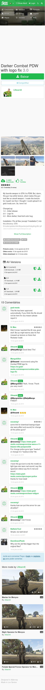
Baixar (24, 76)
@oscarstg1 (15, 441)
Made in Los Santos (9, 682)
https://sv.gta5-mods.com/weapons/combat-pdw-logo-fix (24, 369)
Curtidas (23, 182)
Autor (20, 347)
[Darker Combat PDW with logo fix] (22, 146)
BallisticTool (15, 529)
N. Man (13, 327)
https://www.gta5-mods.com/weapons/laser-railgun (24, 492)
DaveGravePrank (17, 541)
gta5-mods (15, 307)
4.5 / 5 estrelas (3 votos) (8, 187)
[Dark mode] (38, 3)
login (28, 556)
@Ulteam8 (14, 361)
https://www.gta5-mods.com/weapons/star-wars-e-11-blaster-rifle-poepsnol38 (25, 444)
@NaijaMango (16, 349)
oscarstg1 (14, 421)
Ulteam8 (17, 90)
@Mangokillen (16, 383)
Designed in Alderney (9, 679)
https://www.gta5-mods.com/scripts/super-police (23, 475)
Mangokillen (15, 358)
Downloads (10, 182)
